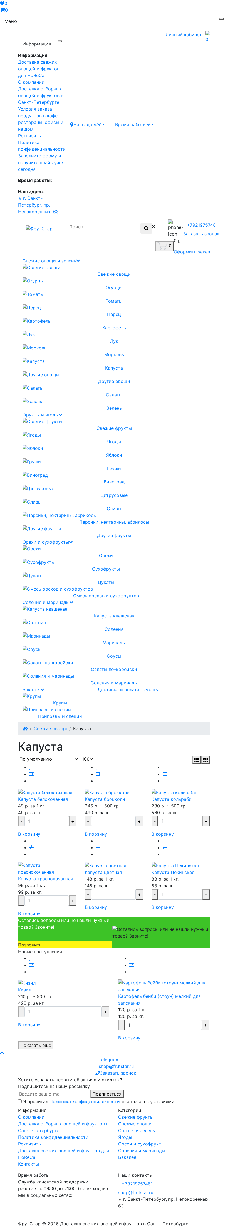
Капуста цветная (103, 872)
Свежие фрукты (135, 1117)
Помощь (148, 689)
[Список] (196, 760)
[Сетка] (205, 760)
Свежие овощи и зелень (49, 260)
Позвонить (30, 945)
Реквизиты (30, 135)
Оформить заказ (192, 252)
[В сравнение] (31, 774)
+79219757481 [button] (137, 1184)
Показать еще (35, 1045)
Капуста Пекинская (173, 872)
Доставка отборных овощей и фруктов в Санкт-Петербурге (40, 95)
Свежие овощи (50, 728)
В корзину (29, 834)
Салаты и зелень (136, 1130)
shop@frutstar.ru (135, 1192)
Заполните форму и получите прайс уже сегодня (40, 162)
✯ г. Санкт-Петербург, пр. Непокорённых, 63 (38, 204)
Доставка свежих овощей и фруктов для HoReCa (39, 68)
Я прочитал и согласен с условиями (98, 1101)
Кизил (24, 990)
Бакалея (32, 689)
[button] (87, 124)
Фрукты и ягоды (41, 415)
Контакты (28, 1164)
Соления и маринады (46, 602)
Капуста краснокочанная (45, 878)
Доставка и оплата (118, 689)
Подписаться (107, 1094)
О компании (31, 82)
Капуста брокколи (105, 799)
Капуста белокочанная (43, 799)
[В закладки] (30, 767)
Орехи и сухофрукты (46, 542)
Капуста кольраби (172, 799)
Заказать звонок (201, 233)
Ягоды (125, 1137)
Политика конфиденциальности (84, 1101)
